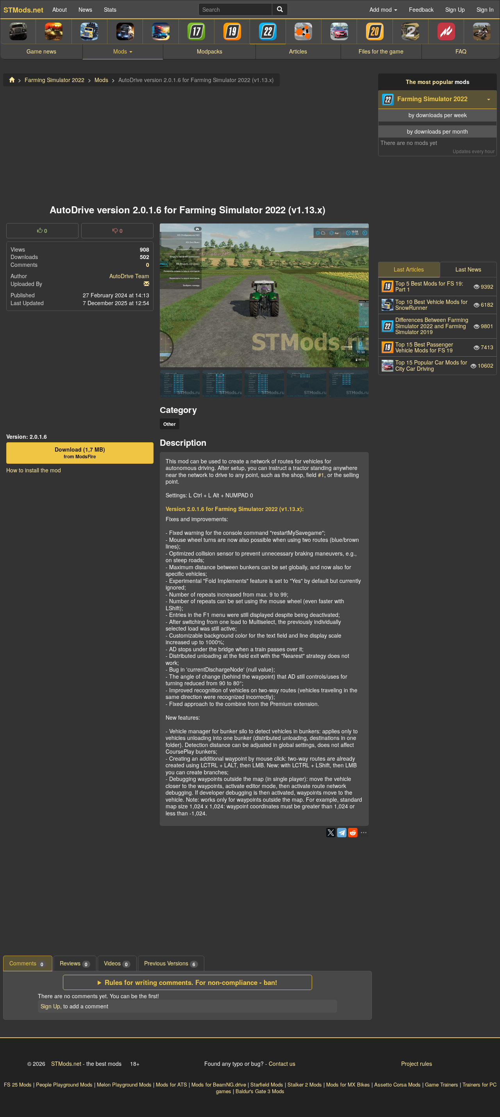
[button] (437, 99)
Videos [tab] (116, 963)
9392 (444, 286)
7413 (444, 347)
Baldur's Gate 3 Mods (260, 1091)
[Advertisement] (187, 143)
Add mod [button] (381, 9)
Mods (101, 80)
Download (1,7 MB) (80, 452)
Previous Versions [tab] (169, 963)
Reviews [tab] (74, 963)
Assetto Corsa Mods (397, 1084)
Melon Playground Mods (124, 1084)
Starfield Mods (266, 1084)
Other (169, 423)
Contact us (282, 1063)
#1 (320, 475)
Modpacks (209, 51)
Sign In (485, 9)
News (85, 9)
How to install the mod (33, 470)
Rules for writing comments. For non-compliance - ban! (191, 982)
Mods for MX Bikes (348, 1084)
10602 (444, 365)
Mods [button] (121, 51)
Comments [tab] (26, 963)
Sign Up (455, 9)
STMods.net (66, 1063)
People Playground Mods (64, 1084)
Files (381, 51)
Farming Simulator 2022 (54, 80)
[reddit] (352, 832)
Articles (298, 51)
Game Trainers (441, 1084)
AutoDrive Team (129, 276)
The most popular (429, 82)
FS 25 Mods (18, 1084)
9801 (444, 326)
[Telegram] (341, 832)
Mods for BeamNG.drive (218, 1084)
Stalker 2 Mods (305, 1084)
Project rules (416, 1063)
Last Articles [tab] (409, 269)
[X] (331, 832)
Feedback (421, 9)
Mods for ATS (171, 1084)
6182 (444, 304)
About (59, 9)
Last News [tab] (468, 269)
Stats (110, 9)
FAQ (460, 51)
